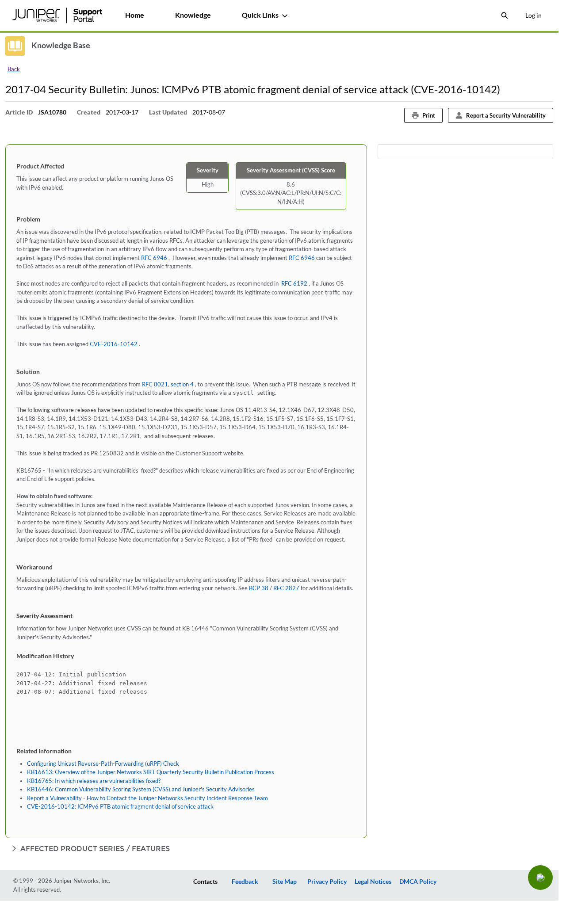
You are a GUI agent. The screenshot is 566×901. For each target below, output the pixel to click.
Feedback (245, 881)
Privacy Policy (327, 881)
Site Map (284, 881)
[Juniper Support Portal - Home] (57, 15)
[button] (540, 877)
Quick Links (260, 15)
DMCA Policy (417, 881)
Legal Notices (373, 881)
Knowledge (193, 15)
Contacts (205, 881)
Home (134, 15)
